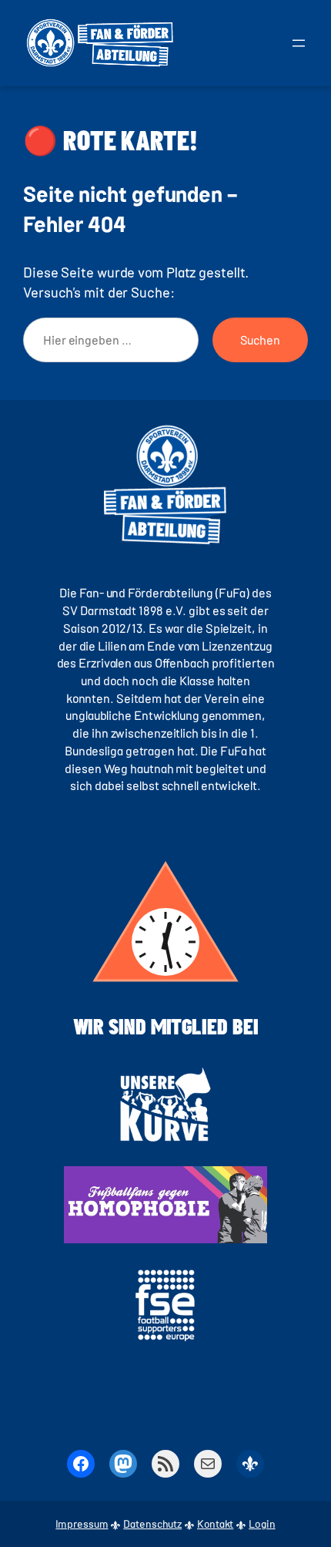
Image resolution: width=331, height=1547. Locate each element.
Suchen (260, 339)
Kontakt (215, 1523)
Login (262, 1523)
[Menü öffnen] (298, 43)
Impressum (81, 1523)
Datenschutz (152, 1523)
